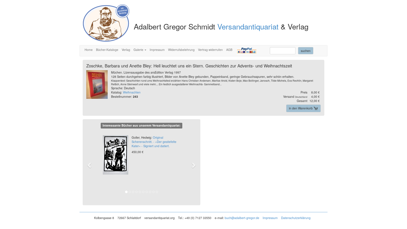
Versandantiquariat (248, 26)
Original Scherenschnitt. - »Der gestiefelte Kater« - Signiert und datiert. (154, 141)
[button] (91, 165)
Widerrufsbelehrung (181, 49)
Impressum (157, 49)
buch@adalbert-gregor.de (242, 218)
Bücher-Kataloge (107, 49)
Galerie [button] (139, 49)
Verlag (126, 49)
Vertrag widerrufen (210, 49)
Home (89, 49)
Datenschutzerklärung (296, 218)
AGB (229, 49)
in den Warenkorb (301, 108)
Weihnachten (132, 92)
